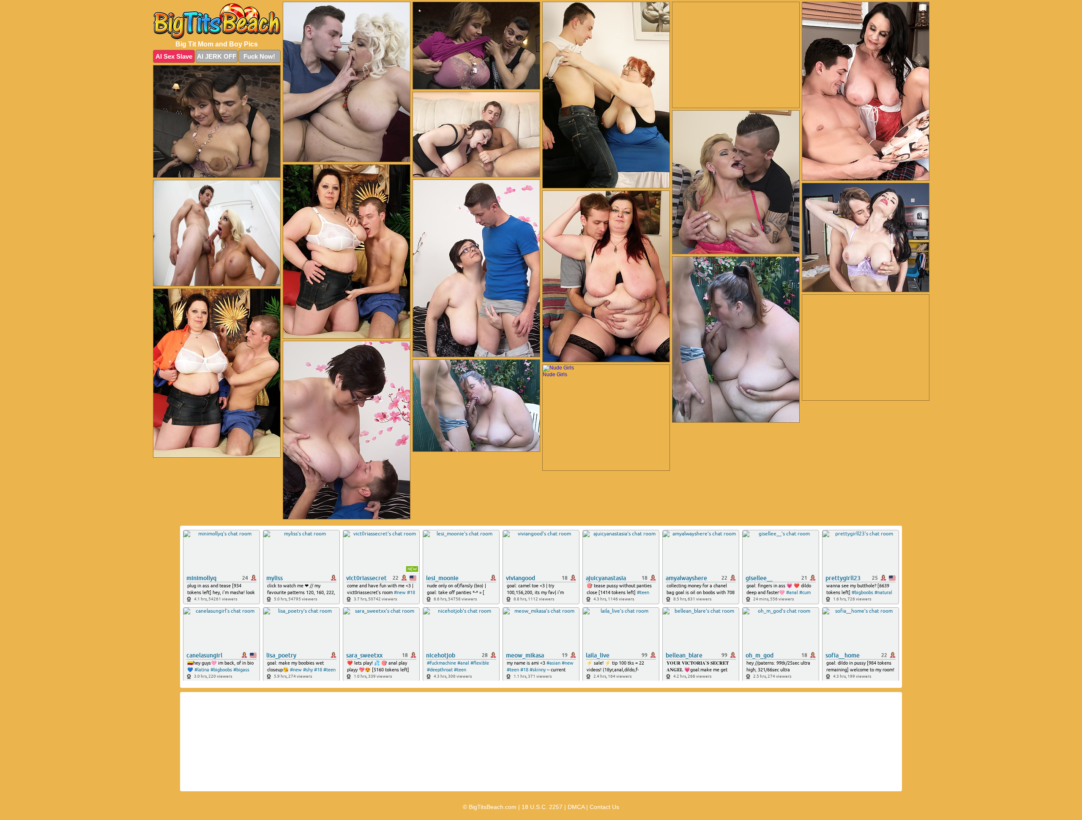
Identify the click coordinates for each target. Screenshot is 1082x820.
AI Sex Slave (174, 56)
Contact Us (604, 807)
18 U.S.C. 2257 (542, 807)
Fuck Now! (259, 56)
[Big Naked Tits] (217, 21)
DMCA (576, 807)
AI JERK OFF (216, 56)
